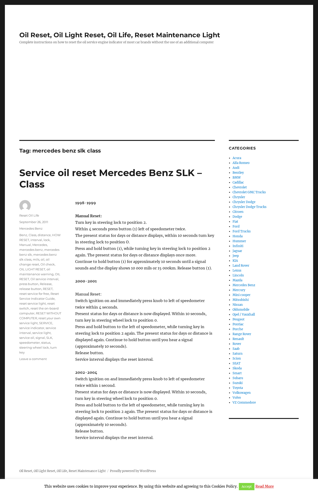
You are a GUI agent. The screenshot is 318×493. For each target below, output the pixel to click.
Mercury (239, 290)
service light (41, 333)
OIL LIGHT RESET (32, 269)
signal (40, 338)
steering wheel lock (34, 347)
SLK (49, 338)
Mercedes (39, 245)
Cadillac (238, 182)
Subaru (238, 378)
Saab (236, 349)
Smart (237, 373)
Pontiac (238, 324)
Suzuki (238, 383)
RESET (48, 289)
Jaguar (237, 251)
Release (46, 284)
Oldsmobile (241, 310)
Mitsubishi (241, 300)
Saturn (238, 354)
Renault (238, 339)
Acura (237, 158)
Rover (237, 344)
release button (30, 289)
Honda (238, 236)
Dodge (237, 217)
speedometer (29, 342)
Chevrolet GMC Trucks (249, 192)
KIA (235, 261)
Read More (264, 486)
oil (42, 259)
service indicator (31, 328)
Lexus (237, 270)
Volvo (237, 398)
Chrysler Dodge (244, 202)
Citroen (238, 212)
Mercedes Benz (31, 228)
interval (36, 240)
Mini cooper (241, 295)
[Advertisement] (159, 105)
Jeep (236, 256)
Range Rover (242, 334)
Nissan (238, 305)
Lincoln (238, 275)
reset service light (32, 303)
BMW (237, 178)
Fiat (235, 222)
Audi (236, 168)
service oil (26, 338)
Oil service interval (44, 279)
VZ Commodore (244, 403)
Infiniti (238, 246)
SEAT (236, 363)
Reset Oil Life (29, 215)
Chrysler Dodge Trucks (250, 207)
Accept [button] (247, 487)
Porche (238, 329)
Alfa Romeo (241, 163)
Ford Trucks (242, 231)
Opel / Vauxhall (244, 314)
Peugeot (238, 319)
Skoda (237, 368)
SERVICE (45, 323)
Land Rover (241, 266)
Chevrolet (240, 187)
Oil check (48, 264)
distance (44, 235)
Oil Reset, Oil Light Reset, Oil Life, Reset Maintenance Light (119, 35)
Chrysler (239, 197)
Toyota (238, 388)
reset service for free (34, 294)
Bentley (238, 173)
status (45, 342)
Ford (236, 226)
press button (28, 284)
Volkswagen (242, 393)
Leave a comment (33, 359)
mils (36, 259)
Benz (23, 235)
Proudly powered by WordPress (133, 471)
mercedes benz (31, 250)
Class (32, 235)
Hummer (239, 241)
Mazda (237, 280)
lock (47, 240)
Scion (237, 358)
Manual (25, 245)
